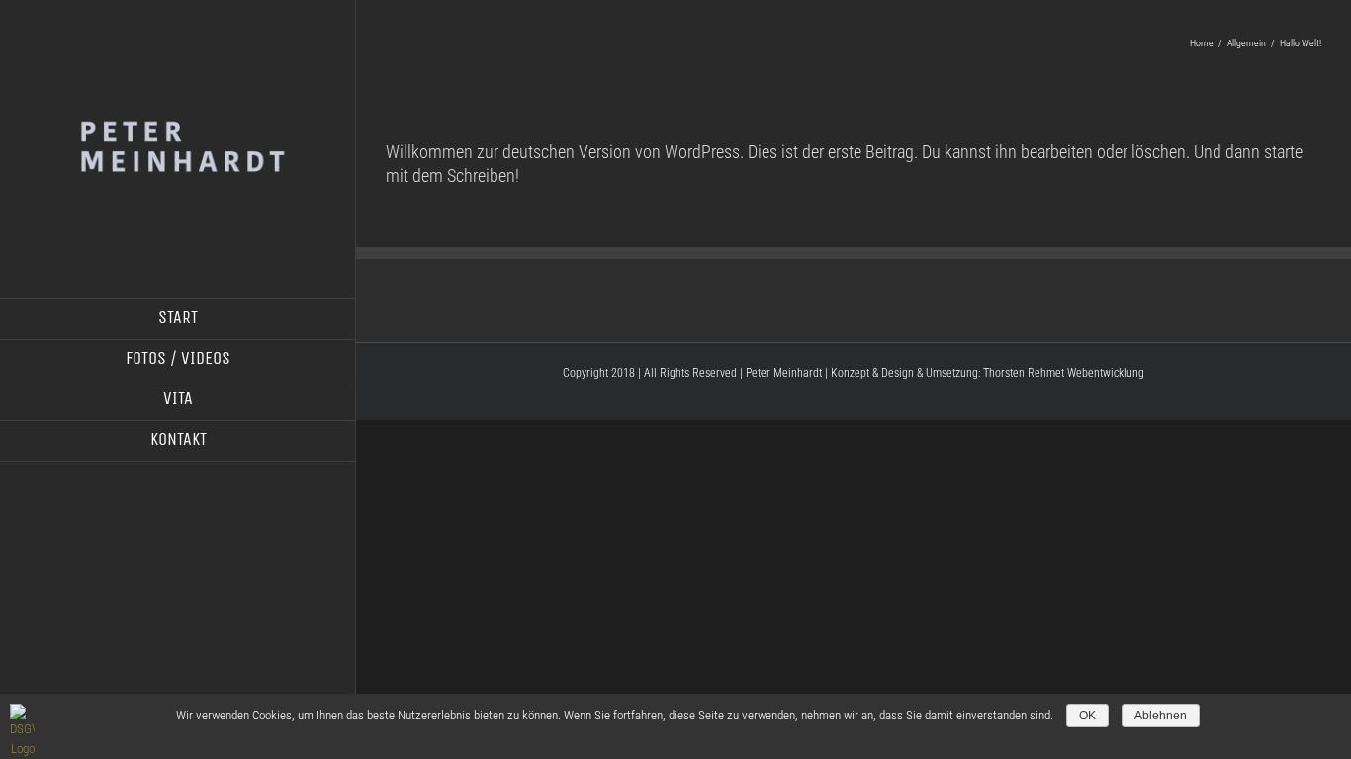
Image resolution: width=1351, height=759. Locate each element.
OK (1087, 715)
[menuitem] (178, 319)
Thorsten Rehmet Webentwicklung (1063, 373)
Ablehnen (1160, 715)
